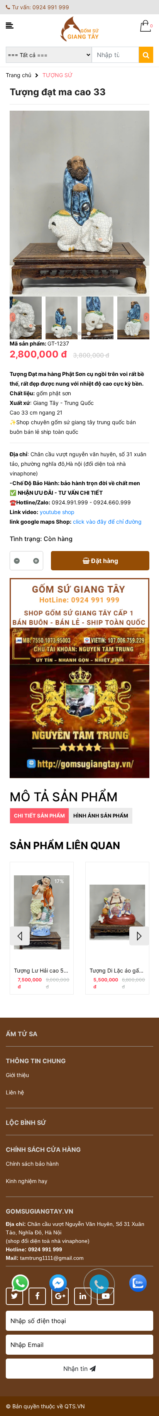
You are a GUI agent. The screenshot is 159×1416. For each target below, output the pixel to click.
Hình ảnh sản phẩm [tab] (100, 816)
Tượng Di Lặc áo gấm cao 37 (117, 970)
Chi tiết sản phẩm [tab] (39, 816)
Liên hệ (15, 1092)
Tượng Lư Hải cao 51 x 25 (41, 970)
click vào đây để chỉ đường (107, 521)
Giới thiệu (17, 1075)
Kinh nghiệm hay (26, 1181)
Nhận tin (76, 1368)
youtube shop (57, 512)
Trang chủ (18, 75)
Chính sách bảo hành (32, 1163)
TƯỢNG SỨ (57, 75)
